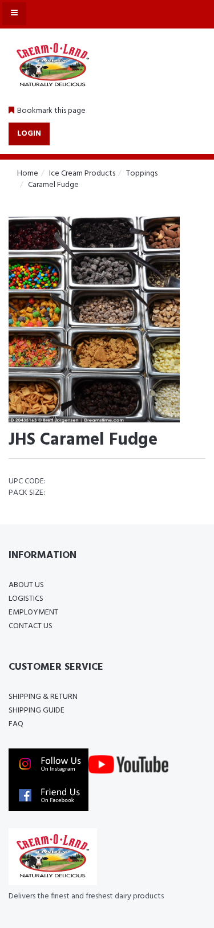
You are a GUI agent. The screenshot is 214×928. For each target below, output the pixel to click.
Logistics (26, 598)
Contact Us (31, 626)
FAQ (16, 724)
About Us (26, 585)
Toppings (142, 173)
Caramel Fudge (53, 185)
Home (27, 173)
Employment (33, 612)
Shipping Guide (36, 710)
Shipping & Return (43, 696)
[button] (47, 111)
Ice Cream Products (82, 173)
